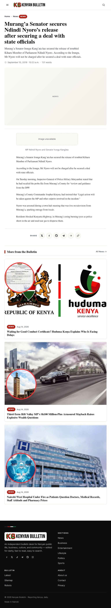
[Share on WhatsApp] (56, 236)
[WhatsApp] (27, 557)
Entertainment (65, 548)
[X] (12, 557)
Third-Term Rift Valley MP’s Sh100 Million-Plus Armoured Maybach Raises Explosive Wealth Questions (50, 415)
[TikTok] (17, 557)
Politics (61, 558)
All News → (101, 251)
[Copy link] (78, 236)
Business (62, 543)
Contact (62, 580)
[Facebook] (6, 557)
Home (7, 16)
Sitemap (8, 580)
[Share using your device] (71, 236)
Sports (61, 563)
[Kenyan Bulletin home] (29, 4)
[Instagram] (32, 557)
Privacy (61, 585)
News (15, 16)
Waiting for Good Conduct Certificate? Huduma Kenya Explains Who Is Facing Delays (52, 333)
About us (62, 575)
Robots (8, 585)
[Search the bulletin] (104, 5)
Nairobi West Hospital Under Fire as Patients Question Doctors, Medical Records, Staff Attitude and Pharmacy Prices (53, 498)
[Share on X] (42, 236)
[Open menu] (7, 5)
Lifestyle (62, 553)
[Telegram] (22, 557)
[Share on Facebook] (49, 236)
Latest (7, 575)
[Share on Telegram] (63, 236)
